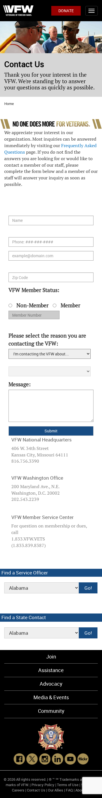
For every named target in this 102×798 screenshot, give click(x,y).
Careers (18, 790)
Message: (19, 384)
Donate (66, 10)
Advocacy (51, 683)
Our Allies (55, 790)
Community (51, 710)
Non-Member (32, 305)
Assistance (51, 670)
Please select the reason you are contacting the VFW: (47, 339)
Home (9, 103)
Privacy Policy (42, 784)
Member (70, 305)
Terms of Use (67, 784)
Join (51, 656)
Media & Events (51, 697)
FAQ (69, 790)
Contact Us (36, 790)
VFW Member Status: (48, 303)
